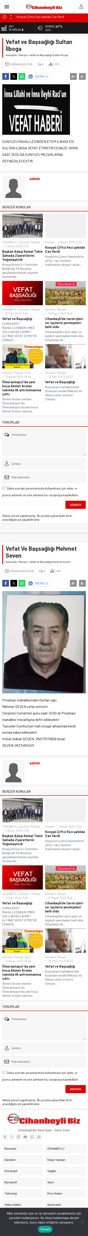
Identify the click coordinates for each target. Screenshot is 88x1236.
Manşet (23, 55)
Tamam (45, 1229)
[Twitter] (11, 1137)
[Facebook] (5, 1137)
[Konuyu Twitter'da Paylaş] (13, 76)
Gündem (24, 242)
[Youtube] (25, 1137)
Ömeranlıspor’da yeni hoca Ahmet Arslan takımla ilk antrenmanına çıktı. (21, 388)
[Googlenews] (39, 1137)
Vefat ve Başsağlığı (17, 319)
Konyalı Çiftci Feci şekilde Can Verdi (65, 249)
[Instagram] (18, 1137)
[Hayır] (82, 1222)
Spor (28, 372)
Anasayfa (11, 55)
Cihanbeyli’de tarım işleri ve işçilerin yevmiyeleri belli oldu (64, 323)
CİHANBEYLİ (10, 242)
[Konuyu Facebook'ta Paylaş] (5, 76)
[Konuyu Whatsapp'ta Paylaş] (22, 76)
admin (34, 178)
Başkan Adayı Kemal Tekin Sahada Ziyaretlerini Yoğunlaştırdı (22, 255)
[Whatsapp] (32, 1137)
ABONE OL (42, 76)
